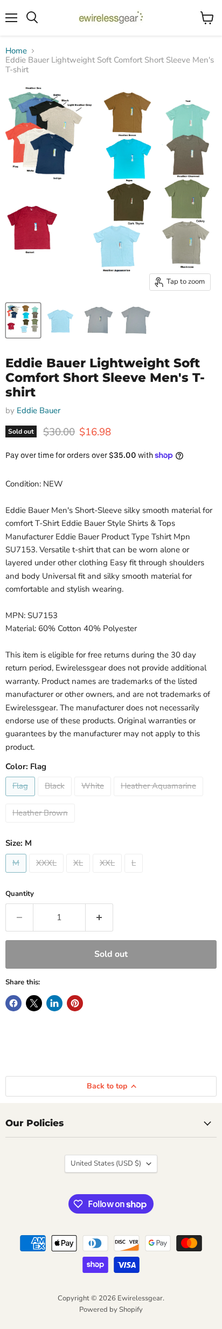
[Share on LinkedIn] (54, 1003)
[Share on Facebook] (13, 1003)
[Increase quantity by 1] (99, 917)
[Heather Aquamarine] (160, 798)
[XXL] (108, 875)
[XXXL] (47, 875)
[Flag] (21, 798)
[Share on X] (34, 1003)
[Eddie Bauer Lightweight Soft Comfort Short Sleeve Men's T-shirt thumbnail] (23, 320)
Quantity (19, 894)
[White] (94, 798)
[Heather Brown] (41, 825)
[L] (134, 875)
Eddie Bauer (38, 410)
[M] (17, 875)
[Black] (56, 798)
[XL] (79, 875)
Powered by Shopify (111, 1309)
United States (106, 1163)
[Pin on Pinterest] (75, 1003)
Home (16, 51)
